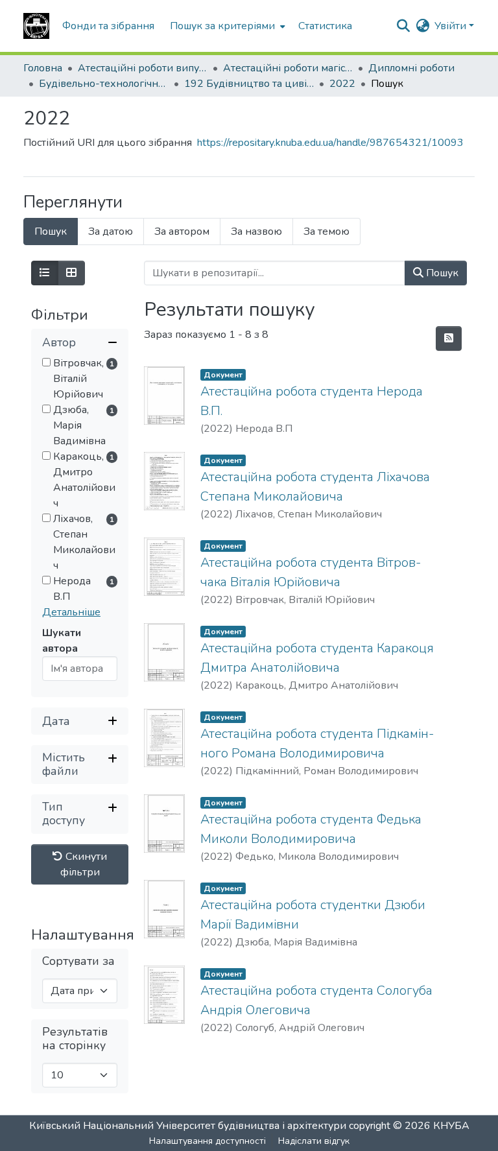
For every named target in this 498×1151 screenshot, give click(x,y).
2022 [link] (342, 84)
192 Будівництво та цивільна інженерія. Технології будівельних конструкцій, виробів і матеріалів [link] (249, 84)
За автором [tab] (181, 231)
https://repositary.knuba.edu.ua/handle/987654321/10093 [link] (330, 143)
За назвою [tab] (256, 231)
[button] (36, 26)
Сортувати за (78, 961)
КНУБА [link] (451, 1126)
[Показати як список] (44, 273)
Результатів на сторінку (75, 1038)
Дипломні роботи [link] (411, 68)
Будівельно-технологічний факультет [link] (104, 84)
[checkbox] (46, 362)
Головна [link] (42, 68)
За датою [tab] (110, 231)
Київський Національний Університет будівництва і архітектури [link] (187, 1126)
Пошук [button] (440, 273)
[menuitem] (226, 26)
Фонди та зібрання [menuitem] (108, 26)
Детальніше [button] (71, 612)
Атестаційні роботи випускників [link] (143, 68)
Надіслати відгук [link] (314, 1141)
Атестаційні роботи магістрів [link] (288, 68)
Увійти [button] (451, 26)
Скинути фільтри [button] (84, 864)
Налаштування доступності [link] (207, 1141)
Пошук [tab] (50, 231)
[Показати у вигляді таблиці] (71, 273)
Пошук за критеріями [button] (222, 26)
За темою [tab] (326, 231)
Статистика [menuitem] (325, 26)
